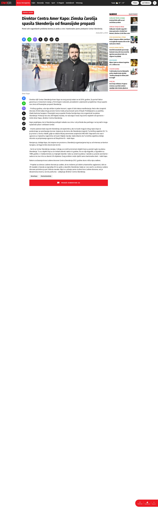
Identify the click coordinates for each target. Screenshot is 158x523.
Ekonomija (40, 3)
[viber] (35, 39)
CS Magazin (60, 3)
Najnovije (140, 504)
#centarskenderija (46, 176)
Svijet (33, 3)
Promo (47, 3)
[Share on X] (40, 39)
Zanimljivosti (70, 3)
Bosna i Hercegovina (23, 3)
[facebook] (24, 39)
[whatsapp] (29, 39)
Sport (53, 3)
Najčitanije (147, 504)
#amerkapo (34, 176)
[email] (46, 39)
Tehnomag (79, 3)
